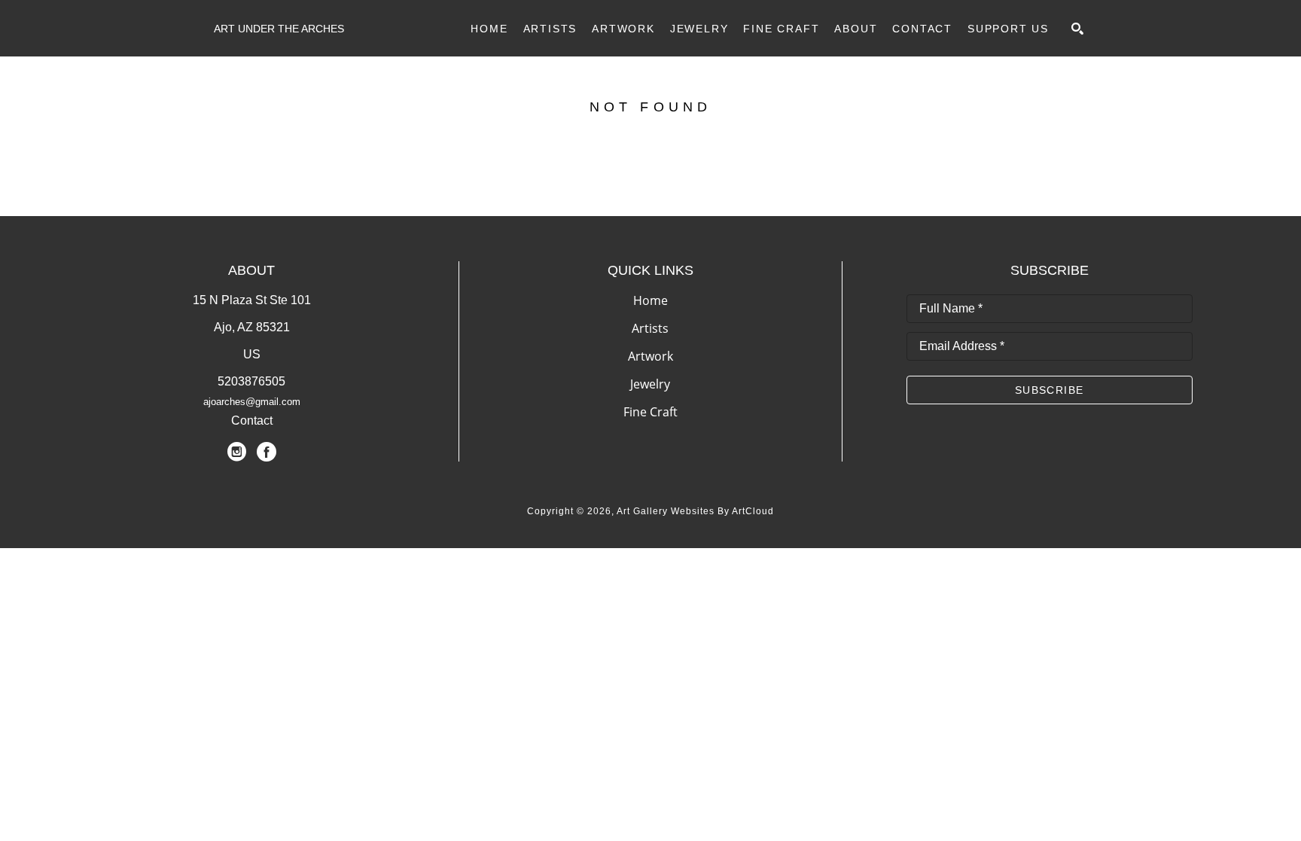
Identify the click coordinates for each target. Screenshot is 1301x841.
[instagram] (236, 452)
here (724, 179)
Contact (252, 420)
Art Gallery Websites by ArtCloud (695, 511)
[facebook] (266, 452)
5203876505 (251, 381)
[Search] (1077, 29)
